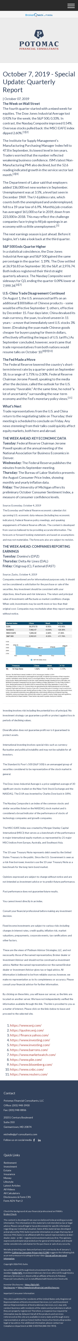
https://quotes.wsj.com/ (27, 1030)
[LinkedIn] (39, 1140)
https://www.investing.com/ (30, 1040)
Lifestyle (8, 1181)
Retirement (10, 1162)
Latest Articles (12, 1185)
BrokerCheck (10, 1214)
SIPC (20, 1273)
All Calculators (12, 1193)
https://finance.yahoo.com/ (29, 1035)
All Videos (9, 1189)
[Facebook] (34, 1140)
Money (7, 1177)
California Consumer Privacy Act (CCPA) (30, 1252)
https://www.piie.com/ (26, 1060)
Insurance (9, 1174)
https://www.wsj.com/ (26, 1025)
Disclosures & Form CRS (17, 1196)
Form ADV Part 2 (13, 1200)
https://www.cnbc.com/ (27, 1069)
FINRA (14, 1273)
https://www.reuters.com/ (29, 1074)
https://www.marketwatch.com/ (33, 1055)
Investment (10, 1166)
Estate (7, 1170)
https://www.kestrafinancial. (31, 1287)
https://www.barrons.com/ (29, 1050)
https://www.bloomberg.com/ (31, 1064)
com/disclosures (51, 1287)
